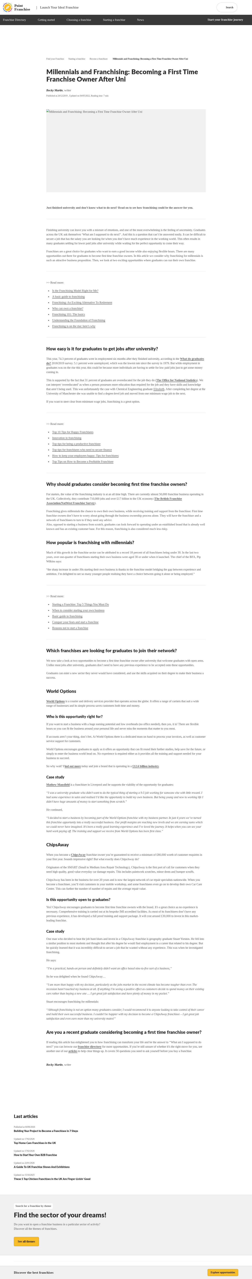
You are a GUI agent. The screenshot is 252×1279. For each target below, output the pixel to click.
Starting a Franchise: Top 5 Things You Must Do (80, 604)
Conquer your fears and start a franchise (75, 622)
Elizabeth (158, 389)
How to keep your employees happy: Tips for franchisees (85, 455)
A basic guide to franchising (68, 296)
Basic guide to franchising (67, 616)
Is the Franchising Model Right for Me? (75, 290)
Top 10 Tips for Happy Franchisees (72, 432)
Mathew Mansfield (58, 784)
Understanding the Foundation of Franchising (78, 320)
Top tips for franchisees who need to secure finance (82, 449)
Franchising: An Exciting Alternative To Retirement (82, 302)
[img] (30, 19)
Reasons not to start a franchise (70, 628)
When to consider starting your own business (78, 610)
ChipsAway (78, 854)
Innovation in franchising (66, 437)
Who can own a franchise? (67, 308)
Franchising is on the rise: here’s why (73, 326)
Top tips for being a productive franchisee (76, 443)
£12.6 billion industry (145, 766)
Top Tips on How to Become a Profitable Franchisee (82, 461)
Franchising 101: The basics (68, 314)
